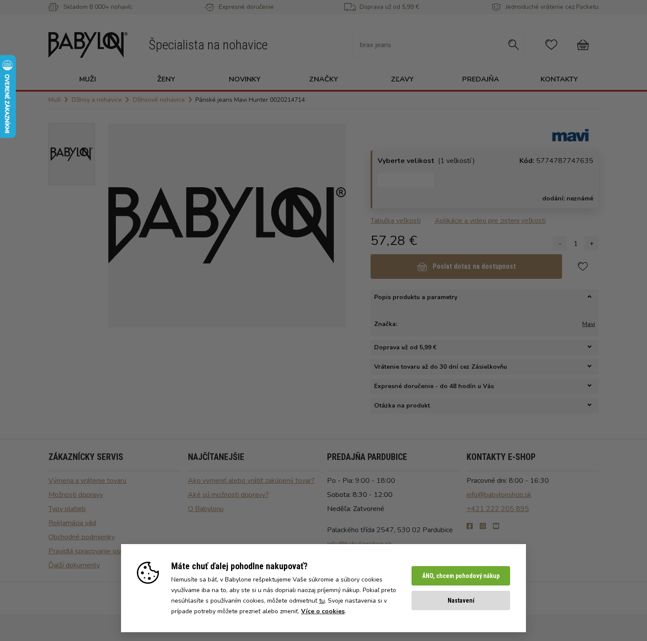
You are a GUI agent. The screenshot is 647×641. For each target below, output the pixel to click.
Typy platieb (67, 509)
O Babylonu (206, 509)
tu (322, 601)
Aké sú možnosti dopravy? (228, 495)
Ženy (166, 79)
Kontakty (559, 79)
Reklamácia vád (72, 523)
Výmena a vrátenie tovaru (87, 480)
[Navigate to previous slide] (119, 225)
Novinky (245, 79)
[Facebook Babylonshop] (470, 526)
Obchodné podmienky (81, 537)
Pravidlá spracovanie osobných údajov (106, 551)
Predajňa (480, 79)
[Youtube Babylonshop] (496, 526)
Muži (87, 79)
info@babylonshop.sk (499, 495)
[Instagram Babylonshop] (483, 526)
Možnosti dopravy (75, 495)
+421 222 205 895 (498, 509)
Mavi (588, 324)
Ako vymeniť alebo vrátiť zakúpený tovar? (251, 480)
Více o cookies (323, 611)
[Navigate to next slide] (335, 225)
